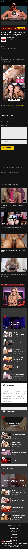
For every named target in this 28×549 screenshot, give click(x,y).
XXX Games (14, 536)
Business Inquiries (13, 545)
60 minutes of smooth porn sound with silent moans (18, 351)
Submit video (21, 545)
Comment (4, 125)
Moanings (6, 396)
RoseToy (14, 533)
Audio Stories (20, 391)
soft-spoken (21, 105)
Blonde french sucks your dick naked (12, 205)
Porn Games (14, 531)
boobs (11, 105)
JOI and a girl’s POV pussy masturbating (14, 424)
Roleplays (17, 321)
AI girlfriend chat (14, 540)
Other (17, 396)
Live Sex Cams (14, 539)
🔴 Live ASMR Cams (7, 541)
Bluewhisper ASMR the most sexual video (18, 359)
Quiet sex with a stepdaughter (14, 323)
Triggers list (11, 543)
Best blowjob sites (14, 528)
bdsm (7, 105)
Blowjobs (6, 393)
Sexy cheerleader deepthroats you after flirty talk (18, 500)
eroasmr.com (10, 37)
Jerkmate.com (14, 537)
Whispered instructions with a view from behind (13, 251)
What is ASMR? (18, 543)
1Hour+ (5, 391)
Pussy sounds (7, 398)
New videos (4, 543)
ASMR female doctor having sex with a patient (19, 342)
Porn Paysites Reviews (14, 530)
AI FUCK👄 (17, 19)
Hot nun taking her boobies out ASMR (12, 228)
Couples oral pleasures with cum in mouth (14, 481)
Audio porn (14, 534)
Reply (4, 170)
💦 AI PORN (6, 1)
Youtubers (6, 401)
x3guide (14, 527)
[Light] (3, 23)
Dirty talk (11, 321)
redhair (15, 105)
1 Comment (6, 47)
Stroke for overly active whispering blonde (13, 274)
